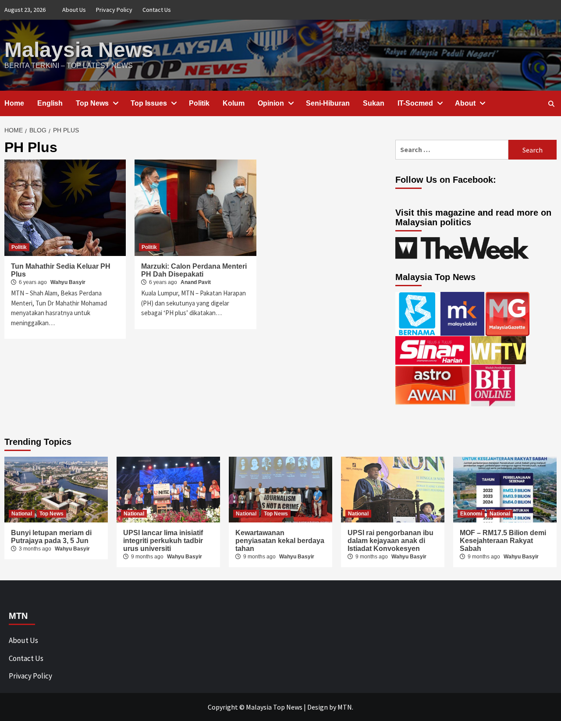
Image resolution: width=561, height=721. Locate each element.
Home (14, 103)
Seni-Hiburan (328, 103)
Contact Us (156, 10)
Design (317, 707)
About (465, 103)
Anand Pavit (196, 282)
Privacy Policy (114, 10)
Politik (199, 103)
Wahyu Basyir (67, 282)
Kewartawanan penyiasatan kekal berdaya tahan (279, 540)
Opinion (271, 103)
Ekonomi (471, 514)
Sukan (373, 103)
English (50, 103)
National (21, 514)
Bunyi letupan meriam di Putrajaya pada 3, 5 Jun (51, 536)
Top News (92, 103)
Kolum (234, 103)
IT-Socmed (415, 103)
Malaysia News (78, 49)
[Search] (551, 104)
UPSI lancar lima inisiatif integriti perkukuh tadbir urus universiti (163, 540)
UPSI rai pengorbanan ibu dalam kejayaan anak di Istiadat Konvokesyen (390, 540)
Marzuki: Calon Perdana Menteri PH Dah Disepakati (194, 270)
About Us (74, 10)
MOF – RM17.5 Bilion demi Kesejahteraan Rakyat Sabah (503, 540)
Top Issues (149, 103)
